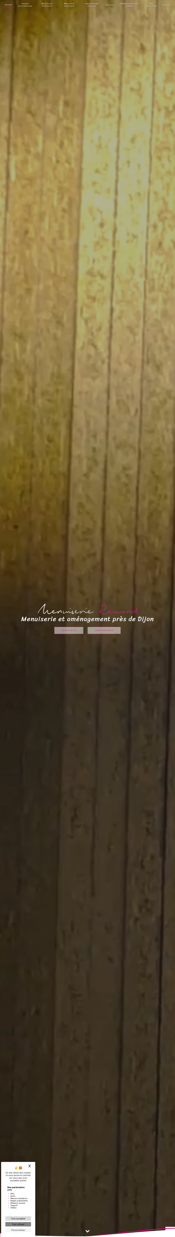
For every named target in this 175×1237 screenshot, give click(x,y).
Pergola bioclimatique (25, 4)
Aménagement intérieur (92, 4)
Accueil (8, 4)
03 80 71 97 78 (69, 630)
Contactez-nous (104, 630)
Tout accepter (18, 1218)
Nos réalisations (152, 4)
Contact (166, 4)
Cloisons (109, 4)
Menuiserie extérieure (69, 4)
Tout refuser (18, 1224)
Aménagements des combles (129, 4)
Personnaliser (18, 1230)
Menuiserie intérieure (47, 4)
